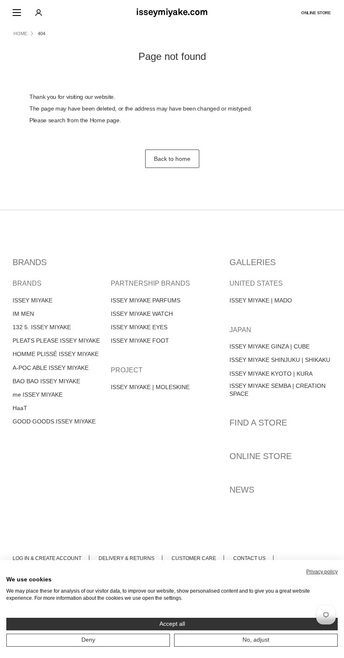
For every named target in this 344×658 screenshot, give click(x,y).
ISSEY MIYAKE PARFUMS (145, 300)
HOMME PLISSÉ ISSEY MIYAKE (56, 354)
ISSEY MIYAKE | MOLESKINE (150, 387)
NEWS (241, 489)
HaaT (20, 408)
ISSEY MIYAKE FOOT (140, 340)
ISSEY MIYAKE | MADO (260, 300)
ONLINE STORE (260, 456)
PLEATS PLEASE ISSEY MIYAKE (56, 340)
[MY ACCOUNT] (38, 12)
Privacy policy (322, 572)
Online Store (316, 12)
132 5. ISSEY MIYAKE (42, 327)
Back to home (172, 158)
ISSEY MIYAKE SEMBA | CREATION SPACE (277, 389)
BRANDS (30, 262)
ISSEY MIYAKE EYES (139, 327)
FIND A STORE (258, 422)
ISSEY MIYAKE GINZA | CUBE (269, 346)
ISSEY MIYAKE (32, 300)
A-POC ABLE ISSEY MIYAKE (51, 367)
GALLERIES (252, 262)
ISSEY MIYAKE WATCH (142, 313)
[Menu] (16, 12)
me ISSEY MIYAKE (38, 394)
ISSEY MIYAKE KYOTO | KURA (271, 373)
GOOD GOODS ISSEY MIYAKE (54, 421)
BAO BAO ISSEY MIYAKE (46, 381)
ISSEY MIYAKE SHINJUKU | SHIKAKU (279, 359)
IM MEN (23, 313)
